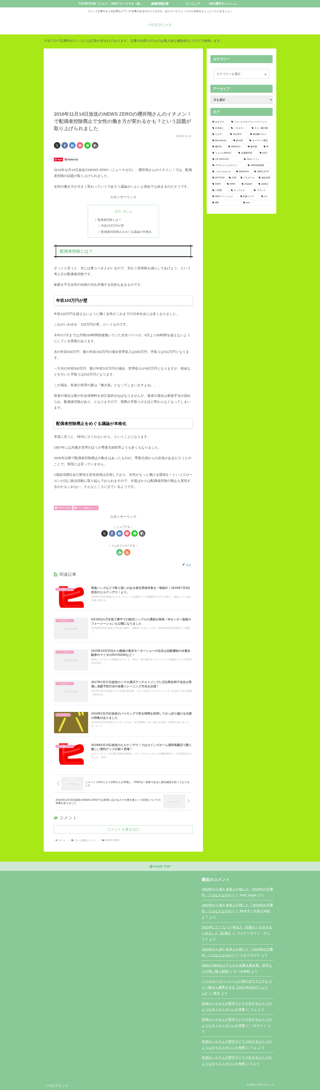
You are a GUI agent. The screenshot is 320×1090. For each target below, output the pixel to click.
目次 (118, 211)
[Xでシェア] (57, 145)
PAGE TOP (161, 866)
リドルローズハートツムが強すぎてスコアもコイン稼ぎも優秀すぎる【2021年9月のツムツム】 (237, 987)
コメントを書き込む (123, 829)
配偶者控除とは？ (109, 219)
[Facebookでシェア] (64, 145)
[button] (95, 145)
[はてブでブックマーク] (72, 145)
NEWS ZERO (64, 508)
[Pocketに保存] (80, 145)
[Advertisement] (123, 83)
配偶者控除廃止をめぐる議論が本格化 (126, 231)
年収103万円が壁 (112, 225)
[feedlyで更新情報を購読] (119, 552)
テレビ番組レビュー (87, 508)
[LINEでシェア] (87, 145)
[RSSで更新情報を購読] (127, 552)
